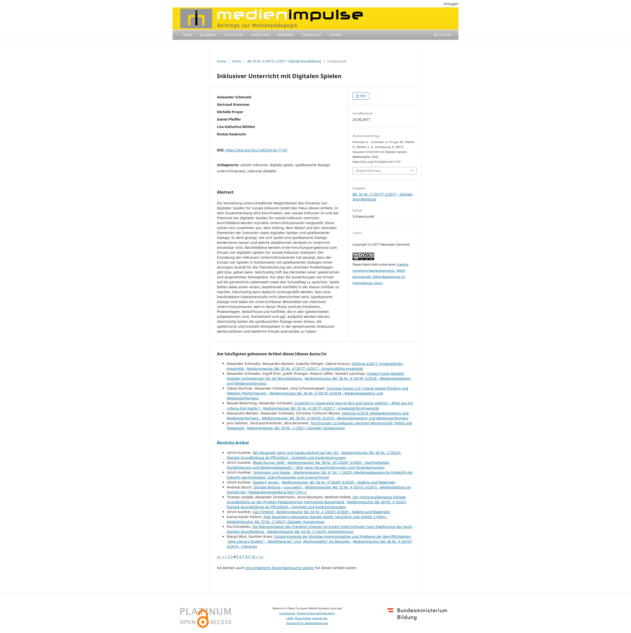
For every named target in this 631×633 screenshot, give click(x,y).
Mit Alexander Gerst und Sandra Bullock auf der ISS (296, 452)
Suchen (444, 34)
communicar (287, 613)
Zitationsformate (368, 170)
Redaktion (286, 34)
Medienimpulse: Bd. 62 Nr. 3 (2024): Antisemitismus (310, 531)
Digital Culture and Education (316, 613)
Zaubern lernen (266, 482)
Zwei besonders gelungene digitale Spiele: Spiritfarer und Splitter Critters (325, 516)
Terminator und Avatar (272, 472)
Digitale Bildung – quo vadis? (278, 487)
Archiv (236, 61)
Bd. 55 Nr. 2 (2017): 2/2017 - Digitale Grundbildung (284, 61)
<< (219, 556)
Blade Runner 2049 (269, 462)
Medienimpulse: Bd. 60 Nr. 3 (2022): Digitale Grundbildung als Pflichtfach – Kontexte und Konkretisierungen (314, 455)
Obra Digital (303, 618)
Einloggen (451, 3)
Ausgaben (208, 34)
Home (187, 34)
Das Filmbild (263, 511)
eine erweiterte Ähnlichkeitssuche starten (279, 567)
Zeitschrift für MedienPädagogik (307, 623)
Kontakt (335, 34)
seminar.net (319, 618)
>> (261, 556)
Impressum (311, 34)
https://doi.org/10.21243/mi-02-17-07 (256, 150)
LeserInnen (234, 34)
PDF (362, 96)
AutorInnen (260, 34)
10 (253, 556)
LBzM (289, 618)
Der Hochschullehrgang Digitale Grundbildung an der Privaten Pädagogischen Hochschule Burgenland (316, 499)
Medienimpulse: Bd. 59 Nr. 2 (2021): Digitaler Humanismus (296, 428)
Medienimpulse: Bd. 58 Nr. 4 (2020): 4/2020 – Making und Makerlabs (339, 482)
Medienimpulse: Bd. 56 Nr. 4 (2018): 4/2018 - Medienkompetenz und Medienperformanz (335, 418)
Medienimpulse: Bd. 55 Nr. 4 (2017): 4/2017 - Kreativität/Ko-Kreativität (305, 368)
